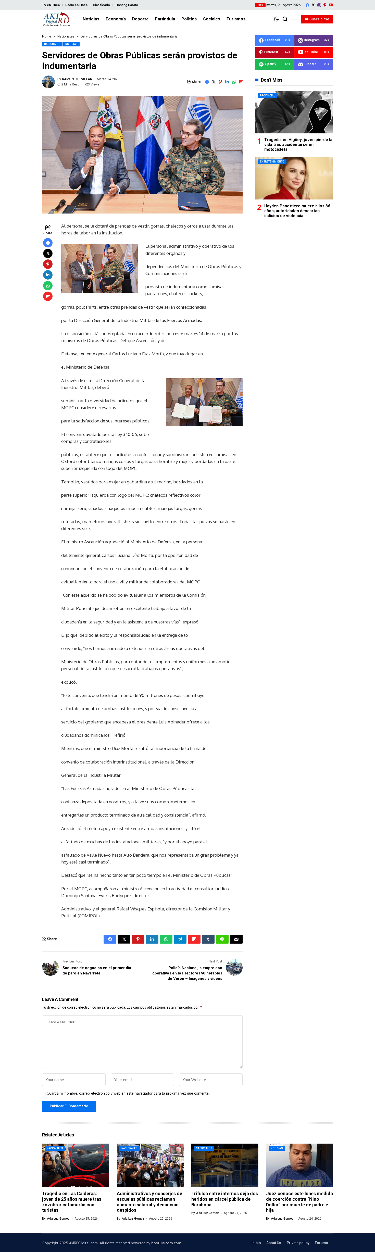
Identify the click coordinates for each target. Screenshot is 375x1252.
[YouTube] (331, 5)
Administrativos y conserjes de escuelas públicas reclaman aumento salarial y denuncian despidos (149, 1202)
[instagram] (319, 5)
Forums (321, 1243)
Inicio (256, 1243)
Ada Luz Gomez (58, 1218)
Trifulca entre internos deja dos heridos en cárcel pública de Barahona (224, 1199)
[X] (313, 5)
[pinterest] (324, 5)
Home (46, 36)
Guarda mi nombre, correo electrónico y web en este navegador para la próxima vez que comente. (128, 1093)
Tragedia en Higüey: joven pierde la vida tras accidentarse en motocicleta (298, 144)
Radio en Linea (76, 5)
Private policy (298, 1243)
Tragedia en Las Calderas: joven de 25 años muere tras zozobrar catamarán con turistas (71, 1202)
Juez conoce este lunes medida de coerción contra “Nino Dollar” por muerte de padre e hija (299, 1202)
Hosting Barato (127, 5)
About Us (273, 1243)
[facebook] (307, 5)
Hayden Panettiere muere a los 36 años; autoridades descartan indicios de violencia (297, 210)
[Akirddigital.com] (56, 19)
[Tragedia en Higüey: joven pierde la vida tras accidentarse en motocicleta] (294, 112)
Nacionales (65, 36)
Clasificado (101, 5)
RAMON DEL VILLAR (77, 79)
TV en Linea (51, 5)
